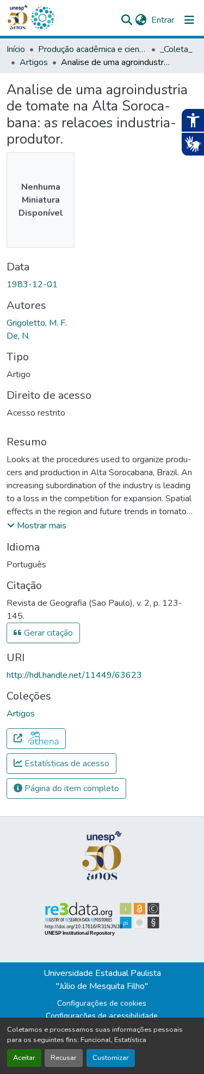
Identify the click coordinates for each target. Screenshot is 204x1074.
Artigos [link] (34, 62)
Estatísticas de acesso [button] (65, 763)
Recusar (64, 1058)
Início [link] (16, 49)
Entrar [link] (162, 20)
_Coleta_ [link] (176, 49)
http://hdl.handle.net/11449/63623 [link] (74, 675)
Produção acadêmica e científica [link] (92, 49)
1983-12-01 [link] (32, 284)
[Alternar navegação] (189, 20)
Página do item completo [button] (70, 788)
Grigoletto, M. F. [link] (37, 323)
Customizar (110, 1058)
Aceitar (24, 1058)
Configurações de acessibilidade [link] (102, 1016)
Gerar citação (47, 633)
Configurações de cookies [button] (101, 1003)
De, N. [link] (18, 336)
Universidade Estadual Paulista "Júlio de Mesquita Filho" (102, 979)
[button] (42, 17)
